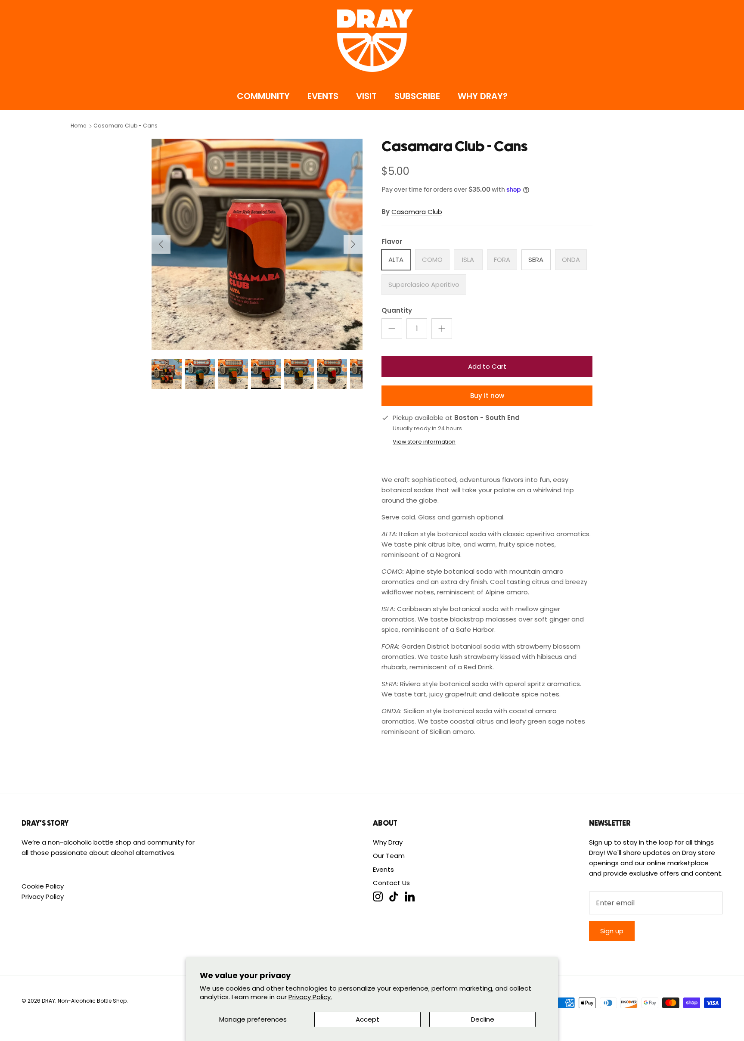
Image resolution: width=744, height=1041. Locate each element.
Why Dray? (483, 96)
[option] (257, 244)
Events (322, 96)
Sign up (611, 930)
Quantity (396, 310)
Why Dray (388, 842)
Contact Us (391, 882)
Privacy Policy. (310, 996)
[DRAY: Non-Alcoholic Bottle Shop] (372, 40)
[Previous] (161, 244)
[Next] (353, 244)
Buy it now (487, 395)
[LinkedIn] (410, 896)
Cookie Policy (43, 886)
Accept (367, 1019)
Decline (482, 1019)
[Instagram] (378, 896)
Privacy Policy (43, 896)
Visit (366, 96)
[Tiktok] (394, 896)
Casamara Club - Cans (125, 126)
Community (263, 96)
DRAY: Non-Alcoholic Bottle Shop (84, 1000)
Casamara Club (416, 211)
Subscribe (417, 96)
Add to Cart (487, 366)
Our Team (389, 855)
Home (78, 126)
